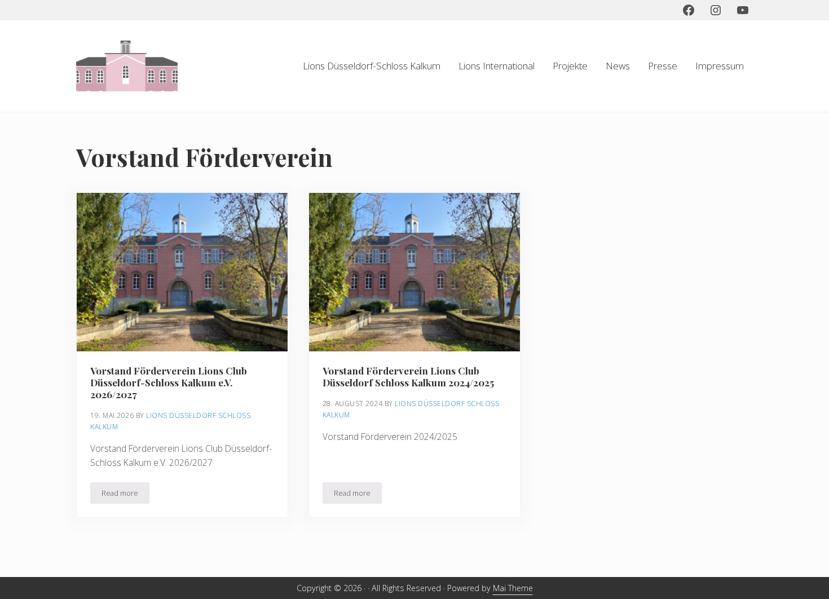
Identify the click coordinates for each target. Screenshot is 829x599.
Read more (125, 495)
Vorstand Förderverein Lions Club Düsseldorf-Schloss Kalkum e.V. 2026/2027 (168, 382)
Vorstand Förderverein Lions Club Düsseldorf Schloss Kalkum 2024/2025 (408, 377)
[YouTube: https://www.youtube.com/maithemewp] (743, 10)
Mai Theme (513, 588)
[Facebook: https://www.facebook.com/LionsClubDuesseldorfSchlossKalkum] (688, 10)
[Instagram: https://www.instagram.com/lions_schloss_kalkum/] (715, 10)
